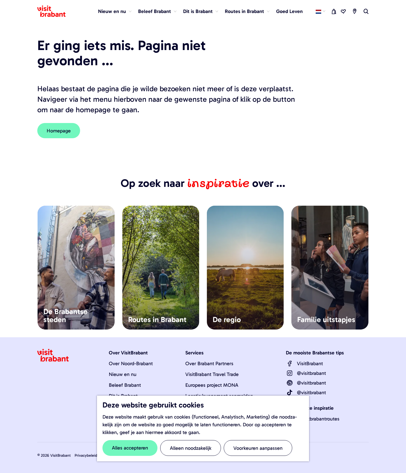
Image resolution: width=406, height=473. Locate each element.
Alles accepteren (130, 448)
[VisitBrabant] (290, 363)
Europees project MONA (211, 385)
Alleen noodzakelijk (190, 448)
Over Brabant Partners (209, 363)
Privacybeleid (86, 455)
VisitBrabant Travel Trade (212, 374)
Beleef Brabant (125, 385)
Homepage (59, 131)
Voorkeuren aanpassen (258, 448)
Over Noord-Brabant (131, 363)
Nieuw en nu (122, 374)
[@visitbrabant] (290, 373)
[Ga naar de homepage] (54, 11)
